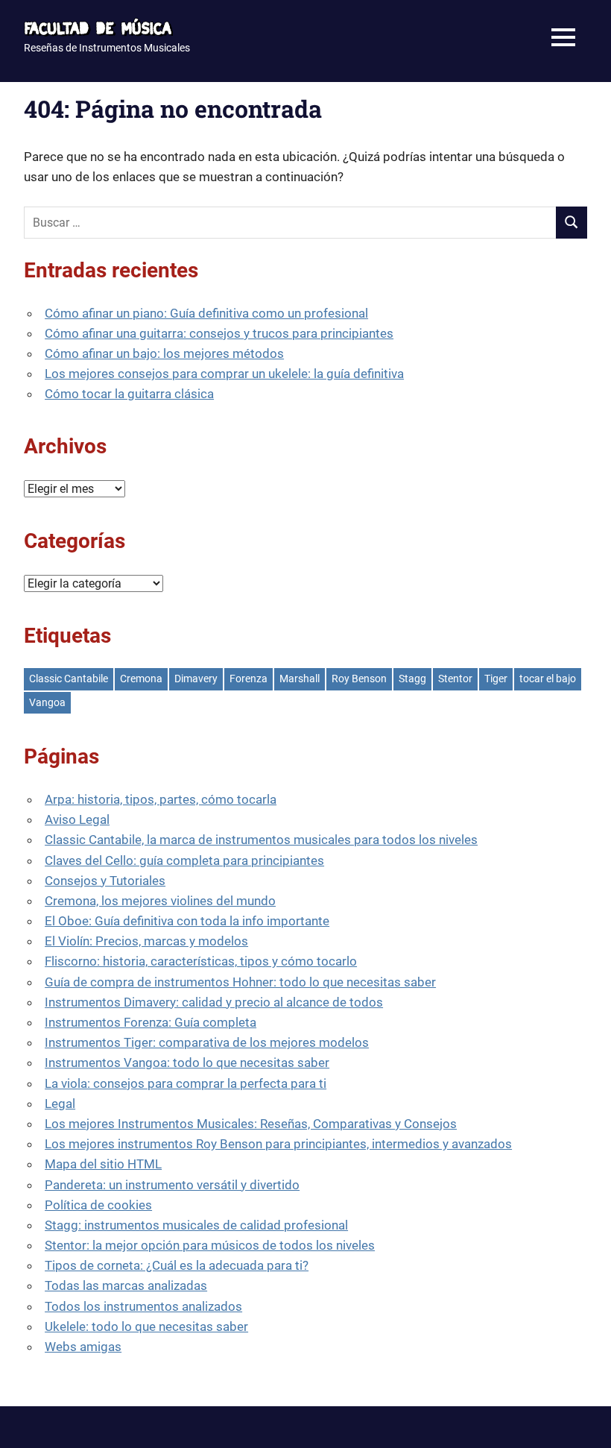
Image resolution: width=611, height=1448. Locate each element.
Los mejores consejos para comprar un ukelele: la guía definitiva (224, 373)
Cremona (141, 678)
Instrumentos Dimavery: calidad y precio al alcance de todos (214, 1002)
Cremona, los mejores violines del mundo (160, 900)
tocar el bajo (547, 678)
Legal (60, 1103)
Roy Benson (359, 678)
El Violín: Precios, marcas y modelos (146, 941)
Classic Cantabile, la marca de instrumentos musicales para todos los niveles (261, 839)
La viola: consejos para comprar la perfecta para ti (185, 1083)
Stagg (412, 678)
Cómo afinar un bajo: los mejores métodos (164, 353)
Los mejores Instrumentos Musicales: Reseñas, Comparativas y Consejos (251, 1123)
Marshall (299, 678)
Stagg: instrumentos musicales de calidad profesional (196, 1225)
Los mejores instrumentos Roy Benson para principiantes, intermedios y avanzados (278, 1143)
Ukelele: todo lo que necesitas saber (146, 1326)
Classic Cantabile (68, 678)
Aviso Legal (77, 819)
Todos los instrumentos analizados (143, 1306)
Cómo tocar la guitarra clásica (129, 393)
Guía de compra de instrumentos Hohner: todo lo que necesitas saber (240, 982)
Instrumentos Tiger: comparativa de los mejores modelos (207, 1042)
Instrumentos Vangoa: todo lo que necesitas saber (187, 1062)
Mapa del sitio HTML (103, 1163)
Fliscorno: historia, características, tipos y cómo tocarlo (201, 961)
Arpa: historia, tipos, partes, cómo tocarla (160, 799)
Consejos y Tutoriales (105, 880)
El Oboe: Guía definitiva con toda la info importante (187, 920)
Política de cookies (98, 1204)
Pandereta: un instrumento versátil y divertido (172, 1184)
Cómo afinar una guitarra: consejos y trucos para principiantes (219, 333)
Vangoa (47, 702)
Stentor (455, 678)
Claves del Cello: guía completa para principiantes (184, 860)
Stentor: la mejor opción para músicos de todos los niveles (210, 1245)
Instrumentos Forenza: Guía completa (150, 1022)
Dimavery (196, 678)
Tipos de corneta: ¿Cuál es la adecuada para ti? (176, 1265)
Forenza (248, 678)
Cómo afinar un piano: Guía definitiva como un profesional (206, 313)
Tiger (495, 678)
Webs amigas (83, 1346)
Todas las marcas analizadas (126, 1285)
